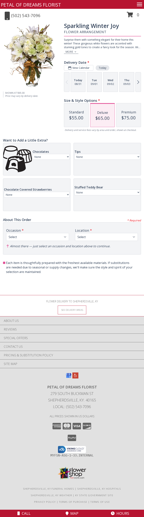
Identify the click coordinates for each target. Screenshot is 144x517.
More (69, 51)
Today (102, 68)
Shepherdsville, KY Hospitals (99, 488)
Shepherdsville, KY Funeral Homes (48, 488)
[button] (133, 16)
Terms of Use (100, 502)
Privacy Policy (45, 502)
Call (25, 513)
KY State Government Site (94, 495)
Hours (122, 513)
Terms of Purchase (73, 502)
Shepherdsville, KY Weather (51, 495)
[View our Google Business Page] (69, 377)
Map (73, 513)
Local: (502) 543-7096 (72, 406)
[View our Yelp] (75, 377)
